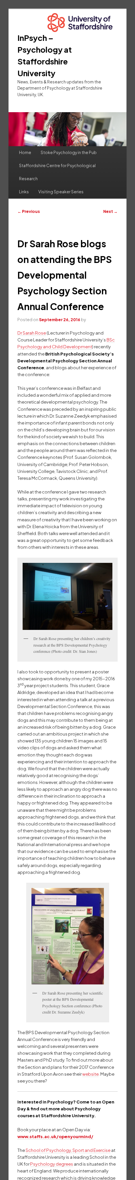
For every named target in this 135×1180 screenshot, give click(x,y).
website (90, 1074)
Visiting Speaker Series (61, 191)
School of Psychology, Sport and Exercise (68, 1150)
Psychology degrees (51, 1164)
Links (24, 191)
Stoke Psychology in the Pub (69, 152)
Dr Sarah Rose (31, 333)
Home (25, 152)
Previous (28, 211)
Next (110, 211)
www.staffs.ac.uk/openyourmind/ (55, 1136)
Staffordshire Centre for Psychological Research (57, 172)
